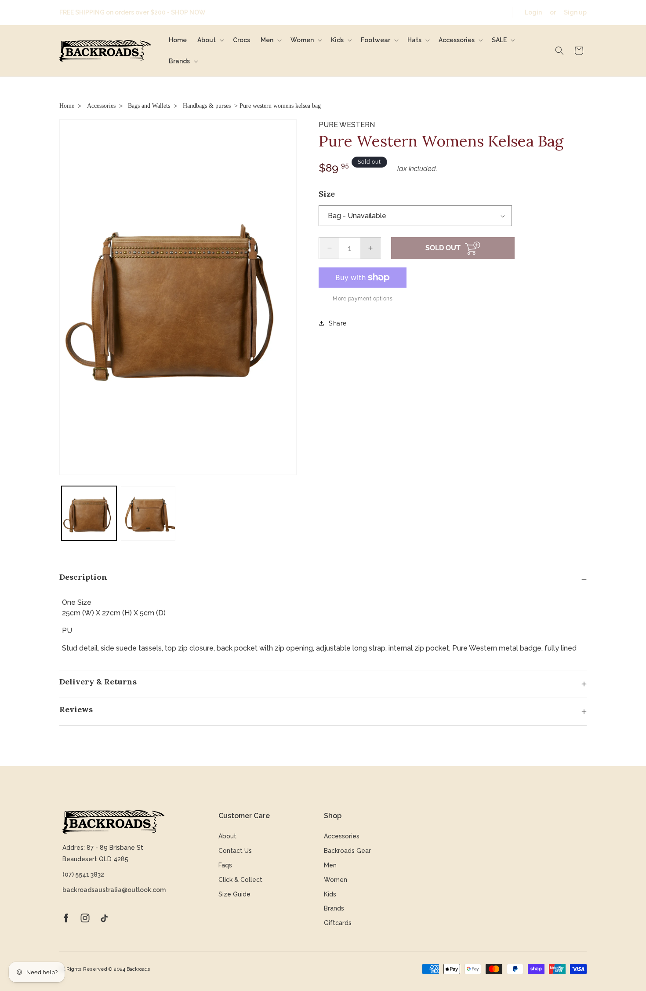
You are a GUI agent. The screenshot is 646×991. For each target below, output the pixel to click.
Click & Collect (240, 879)
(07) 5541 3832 (83, 874)
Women (335, 879)
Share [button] (338, 323)
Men (330, 865)
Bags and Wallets (149, 105)
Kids (330, 894)
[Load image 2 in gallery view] (148, 513)
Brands (334, 908)
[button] (210, 40)
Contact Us (235, 850)
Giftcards (338, 922)
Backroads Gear (347, 850)
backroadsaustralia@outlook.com (113, 889)
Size (327, 194)
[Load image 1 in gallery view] (89, 513)
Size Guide (234, 894)
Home (66, 105)
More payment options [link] (362, 299)
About (227, 836)
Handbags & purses (207, 105)
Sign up (575, 12)
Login (533, 12)
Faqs (225, 865)
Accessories (101, 105)
